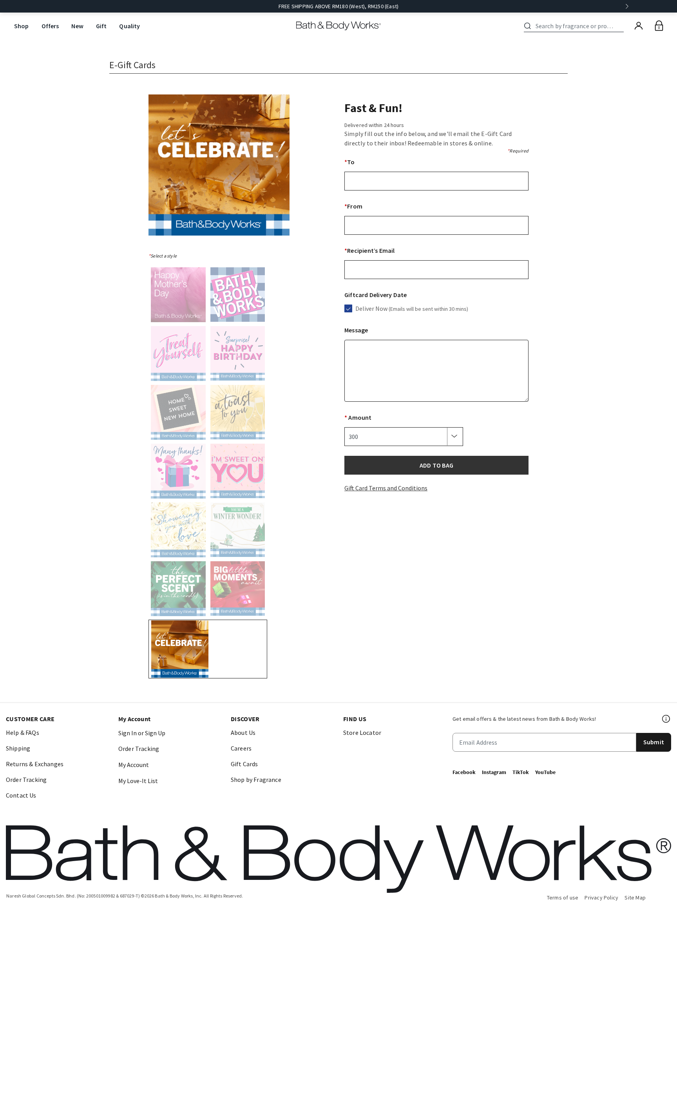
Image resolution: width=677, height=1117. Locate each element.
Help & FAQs (22, 732)
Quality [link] (129, 26)
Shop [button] (21, 26)
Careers (241, 748)
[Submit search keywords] (527, 26)
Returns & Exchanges (34, 764)
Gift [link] (101, 26)
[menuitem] (22, 26)
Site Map (635, 897)
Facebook (464, 772)
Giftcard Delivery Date (375, 295)
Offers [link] (50, 26)
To (349, 162)
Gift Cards (244, 764)
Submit (653, 742)
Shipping (18, 748)
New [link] (77, 26)
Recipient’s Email (369, 250)
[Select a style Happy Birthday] (238, 355)
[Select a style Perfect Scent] (178, 590)
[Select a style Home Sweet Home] (178, 413)
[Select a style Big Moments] (238, 590)
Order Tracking (26, 779)
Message (356, 330)
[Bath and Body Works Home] (338, 26)
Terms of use (563, 897)
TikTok (520, 772)
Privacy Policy (601, 897)
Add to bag (436, 465)
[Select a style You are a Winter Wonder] (238, 531)
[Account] (638, 25)
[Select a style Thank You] (178, 472)
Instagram (494, 772)
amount (358, 417)
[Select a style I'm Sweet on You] (238, 472)
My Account (133, 765)
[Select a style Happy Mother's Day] (178, 296)
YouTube (545, 772)
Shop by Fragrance (256, 779)
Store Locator (362, 732)
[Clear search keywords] (621, 26)
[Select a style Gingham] (238, 296)
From (353, 206)
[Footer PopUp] (666, 719)
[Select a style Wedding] (178, 531)
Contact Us (21, 795)
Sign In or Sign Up (141, 733)
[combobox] (575, 26)
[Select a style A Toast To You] (238, 413)
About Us (243, 732)
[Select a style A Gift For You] (178, 355)
